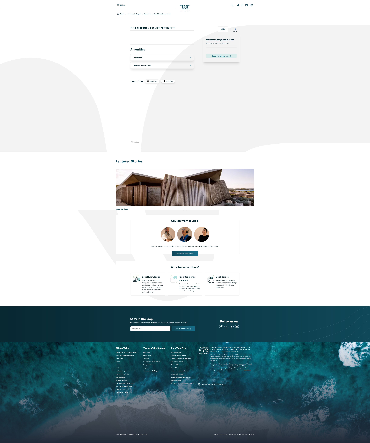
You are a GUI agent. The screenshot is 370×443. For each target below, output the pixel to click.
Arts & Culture (120, 377)
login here (219, 384)
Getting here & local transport (181, 358)
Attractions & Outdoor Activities (126, 352)
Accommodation (176, 352)
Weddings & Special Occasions (181, 377)
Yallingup (146, 358)
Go (205, 5)
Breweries (119, 365)
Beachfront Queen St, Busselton (217, 43)
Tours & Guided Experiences (125, 355)
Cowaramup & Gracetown (151, 361)
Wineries (118, 361)
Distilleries (119, 368)
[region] (185, 115)
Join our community (183, 329)
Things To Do (122, 348)
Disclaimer (232, 434)
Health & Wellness (121, 380)
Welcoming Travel (177, 361)
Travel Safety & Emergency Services (183, 383)
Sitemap (216, 434)
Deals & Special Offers (178, 355)
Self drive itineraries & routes (125, 383)
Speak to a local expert (221, 56)
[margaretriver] (246, 5)
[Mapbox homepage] (135, 142)
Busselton (146, 352)
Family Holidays (121, 371)
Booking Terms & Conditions (245, 434)
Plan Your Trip (178, 348)
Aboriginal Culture (121, 389)
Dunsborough (147, 355)
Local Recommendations (124, 386)
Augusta (146, 368)
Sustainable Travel (122, 392)
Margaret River (148, 365)
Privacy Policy (224, 434)
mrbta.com (247, 370)
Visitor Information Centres (180, 371)
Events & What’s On (122, 374)
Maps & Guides (176, 368)
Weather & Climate (177, 374)
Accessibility (175, 365)
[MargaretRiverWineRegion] (242, 5)
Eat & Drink (119, 358)
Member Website (207, 384)
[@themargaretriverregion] (238, 5)
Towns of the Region (154, 348)
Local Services (176, 380)
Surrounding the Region (151, 371)
